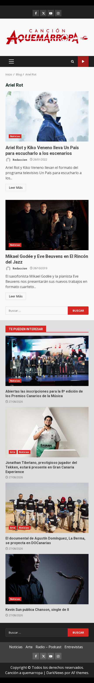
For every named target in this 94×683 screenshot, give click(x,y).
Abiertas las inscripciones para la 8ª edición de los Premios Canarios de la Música (47, 361)
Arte (12, 452)
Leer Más (16, 187)
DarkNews (55, 672)
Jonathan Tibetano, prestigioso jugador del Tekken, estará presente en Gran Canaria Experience (47, 432)
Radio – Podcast (48, 647)
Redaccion (19, 159)
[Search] (72, 61)
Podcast (83, 61)
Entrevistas (73, 647)
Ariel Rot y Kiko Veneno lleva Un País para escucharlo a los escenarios (47, 116)
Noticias (15, 136)
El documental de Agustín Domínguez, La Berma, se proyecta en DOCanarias (47, 508)
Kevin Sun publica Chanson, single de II (47, 579)
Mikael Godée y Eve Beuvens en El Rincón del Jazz (47, 225)
